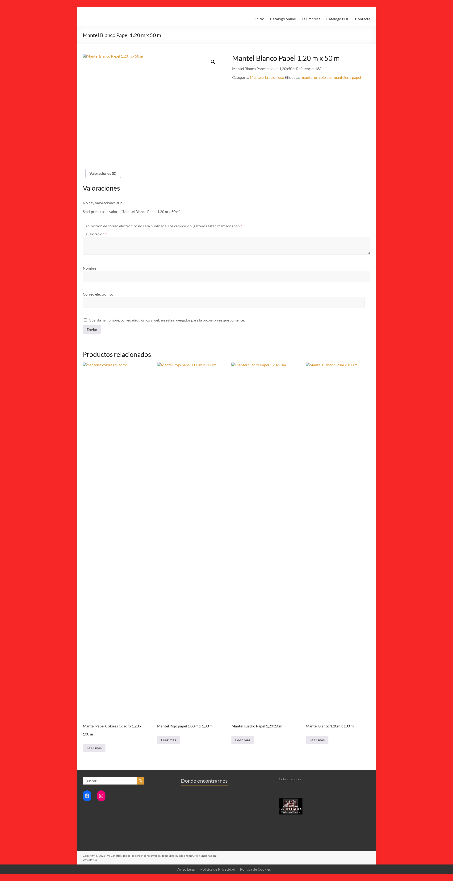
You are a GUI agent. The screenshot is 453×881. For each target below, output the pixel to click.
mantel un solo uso (317, 77)
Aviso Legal (186, 869)
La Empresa (311, 19)
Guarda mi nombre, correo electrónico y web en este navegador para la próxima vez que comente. (167, 320)
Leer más (94, 748)
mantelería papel (347, 77)
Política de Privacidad (217, 869)
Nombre (89, 268)
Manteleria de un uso (267, 77)
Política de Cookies (255, 869)
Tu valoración (95, 234)
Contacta (362, 19)
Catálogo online (283, 19)
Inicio (259, 19)
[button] (213, 62)
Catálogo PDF (337, 19)
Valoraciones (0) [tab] (102, 173)
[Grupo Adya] (290, 800)
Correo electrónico (98, 294)
